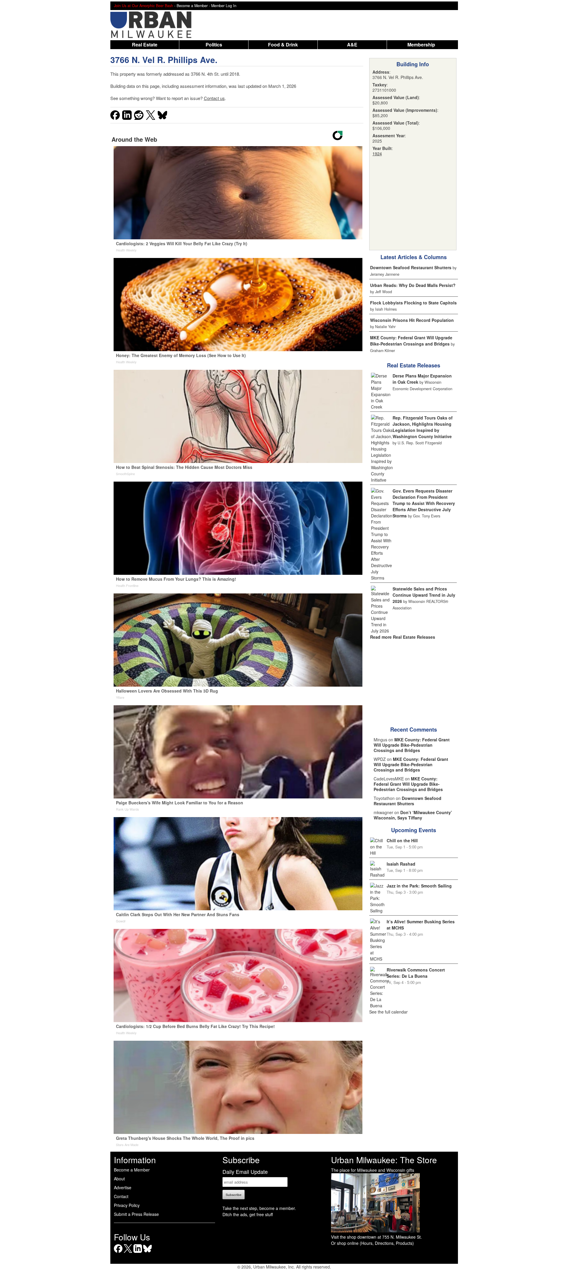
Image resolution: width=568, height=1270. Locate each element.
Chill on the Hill (402, 840)
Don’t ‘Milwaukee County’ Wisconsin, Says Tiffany (413, 815)
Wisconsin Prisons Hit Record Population (412, 320)
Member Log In (223, 5)
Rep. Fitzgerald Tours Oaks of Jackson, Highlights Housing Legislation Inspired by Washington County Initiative (423, 427)
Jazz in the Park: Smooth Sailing (419, 886)
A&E (352, 44)
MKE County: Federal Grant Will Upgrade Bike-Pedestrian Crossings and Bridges (411, 341)
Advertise (122, 1187)
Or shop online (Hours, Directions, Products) (372, 1243)
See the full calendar (388, 1012)
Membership (421, 44)
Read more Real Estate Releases (402, 637)
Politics (214, 44)
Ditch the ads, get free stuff (247, 1214)
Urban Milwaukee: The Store (384, 1160)
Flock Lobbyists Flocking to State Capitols (413, 303)
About (119, 1179)
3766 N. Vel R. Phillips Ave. (163, 60)
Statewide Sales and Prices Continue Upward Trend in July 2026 (424, 595)
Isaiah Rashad (401, 864)
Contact (121, 1196)
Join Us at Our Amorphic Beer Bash (143, 5)
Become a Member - (194, 5)
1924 (377, 153)
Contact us (214, 98)
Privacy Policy (127, 1205)
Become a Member (132, 1170)
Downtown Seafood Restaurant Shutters (410, 267)
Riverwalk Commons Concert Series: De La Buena (416, 973)
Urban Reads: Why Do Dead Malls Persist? (413, 285)
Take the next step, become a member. (259, 1208)
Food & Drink (283, 44)
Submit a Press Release (136, 1214)
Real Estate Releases (413, 365)
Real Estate (144, 44)
